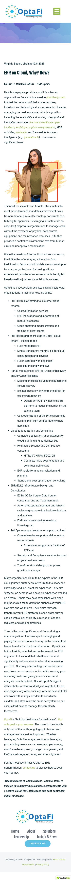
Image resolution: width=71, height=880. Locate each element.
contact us (29, 767)
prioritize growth (55, 97)
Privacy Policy (42, 864)
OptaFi (8, 719)
